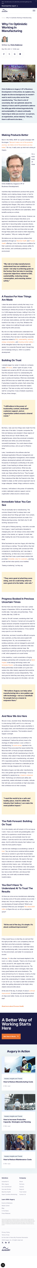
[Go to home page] (5, 10)
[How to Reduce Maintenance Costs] (18, 1151)
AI (8, 958)
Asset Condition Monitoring (9, 1194)
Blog (3, 1208)
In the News (5, 1210)
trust (3, 851)
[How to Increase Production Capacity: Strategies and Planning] (18, 1112)
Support (21, 1189)
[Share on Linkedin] (15, 54)
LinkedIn (6, 1242)
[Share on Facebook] (4, 54)
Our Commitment (6, 1186)
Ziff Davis (9, 367)
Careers (21, 1186)
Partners (21, 1184)
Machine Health (22, 241)
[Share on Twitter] (9, 54)
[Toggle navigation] (34, 10)
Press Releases (6, 1213)
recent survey (17, 745)
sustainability (23, 339)
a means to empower (26, 775)
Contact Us (22, 1194)
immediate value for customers (17, 559)
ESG (16, 339)
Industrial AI (5, 1181)
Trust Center (23, 1192)
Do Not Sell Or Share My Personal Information (15, 1237)
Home (3, 17)
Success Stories (6, 1189)
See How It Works (10, 1036)
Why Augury (5, 1184)
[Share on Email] (20, 54)
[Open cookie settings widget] (3, 1265)
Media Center (6, 1205)
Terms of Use (5, 1235)
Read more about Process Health (12, 1006)
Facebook (8, 1242)
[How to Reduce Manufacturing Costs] (18, 1073)
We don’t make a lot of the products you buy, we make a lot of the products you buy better (17, 144)
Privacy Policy (6, 1232)
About (21, 1181)
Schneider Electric (7, 665)
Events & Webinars (7, 1203)
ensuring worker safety (25, 342)
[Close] (36, 0)
